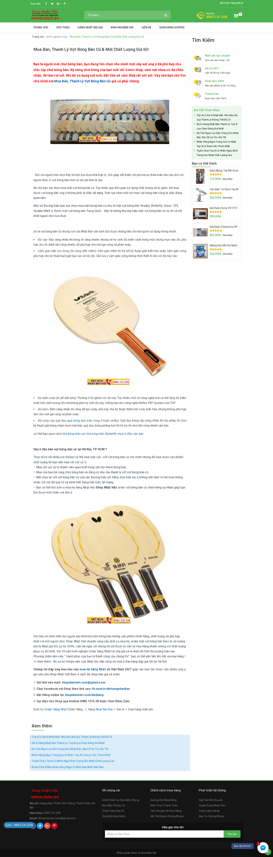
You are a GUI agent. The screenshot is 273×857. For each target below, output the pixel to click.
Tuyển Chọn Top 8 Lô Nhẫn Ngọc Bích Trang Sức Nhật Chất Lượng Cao (72, 760)
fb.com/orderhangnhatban (111, 689)
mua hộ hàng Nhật (92, 669)
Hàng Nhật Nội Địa (90, 27)
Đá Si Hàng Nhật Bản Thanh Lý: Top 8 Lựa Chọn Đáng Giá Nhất (68, 743)
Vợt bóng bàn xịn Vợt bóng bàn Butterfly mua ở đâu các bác (102, 433)
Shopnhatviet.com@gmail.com (57, 818)
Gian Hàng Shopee (172, 27)
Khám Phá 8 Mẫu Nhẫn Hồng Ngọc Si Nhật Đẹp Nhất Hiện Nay (67, 767)
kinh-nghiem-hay (57, 36)
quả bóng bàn (76, 420)
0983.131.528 (216, 17)
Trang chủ (40, 27)
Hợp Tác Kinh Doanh (211, 800)
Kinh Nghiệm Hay (122, 27)
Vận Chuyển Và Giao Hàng (166, 810)
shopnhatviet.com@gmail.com (83, 682)
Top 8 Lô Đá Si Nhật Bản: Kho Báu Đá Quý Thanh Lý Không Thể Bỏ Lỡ (71, 736)
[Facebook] (46, 3)
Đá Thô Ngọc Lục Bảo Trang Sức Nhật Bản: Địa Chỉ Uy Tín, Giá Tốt (69, 748)
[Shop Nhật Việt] (45, 14)
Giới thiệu (63, 27)
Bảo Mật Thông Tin (113, 805)
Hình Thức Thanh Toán (164, 805)
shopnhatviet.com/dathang (84, 695)
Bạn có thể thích (204, 163)
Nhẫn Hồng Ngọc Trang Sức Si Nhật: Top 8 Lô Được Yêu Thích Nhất (70, 755)
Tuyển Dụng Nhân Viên (212, 805)
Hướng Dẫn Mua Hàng (163, 800)
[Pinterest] (64, 3)
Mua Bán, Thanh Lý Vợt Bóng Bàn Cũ (82, 81)
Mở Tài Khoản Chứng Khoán (167, 816)
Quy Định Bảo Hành (113, 816)
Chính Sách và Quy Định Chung (120, 800)
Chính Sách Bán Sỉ (113, 810)
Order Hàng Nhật (232, 2)
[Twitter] (52, 3)
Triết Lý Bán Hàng (209, 810)
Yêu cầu (232, 834)
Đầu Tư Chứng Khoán (212, 816)
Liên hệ (146, 27)
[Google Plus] (58, 3)
